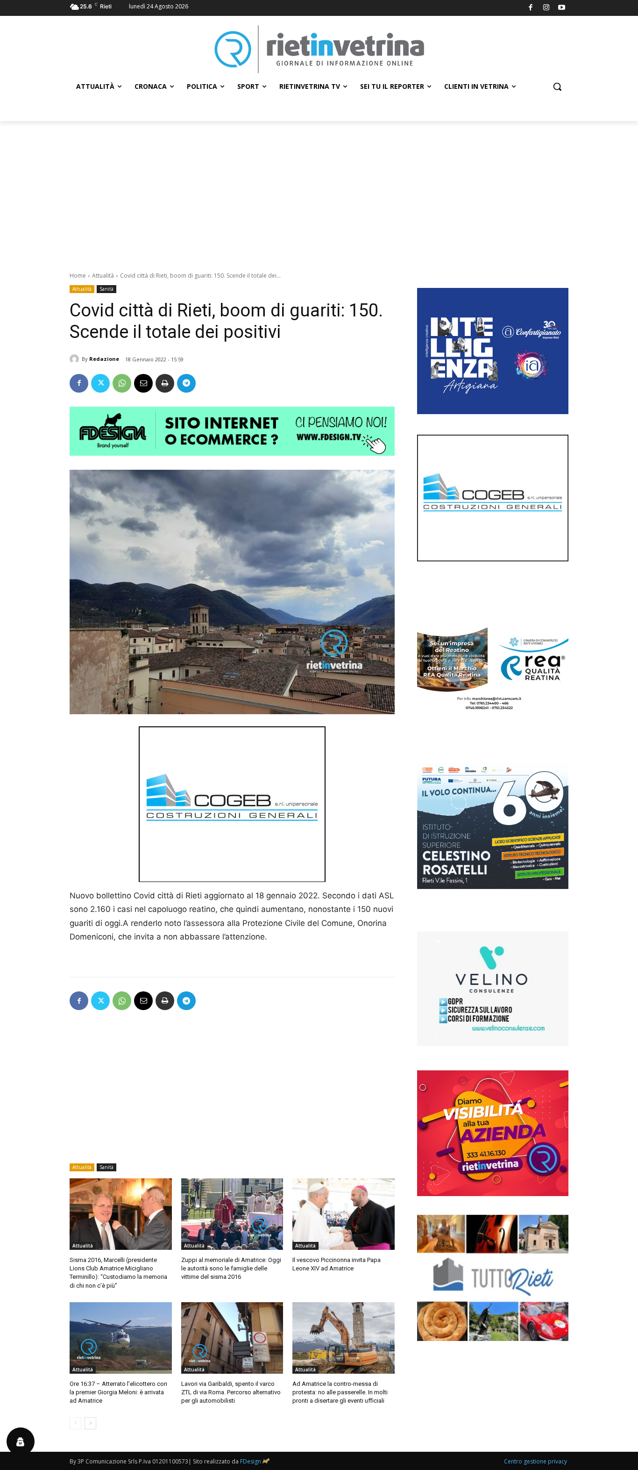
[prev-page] (75, 1423)
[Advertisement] (319, 191)
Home (78, 276)
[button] (557, 86)
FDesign (250, 1461)
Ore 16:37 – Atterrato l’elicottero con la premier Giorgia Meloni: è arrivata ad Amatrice (118, 1392)
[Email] (143, 383)
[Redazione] (76, 359)
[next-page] (90, 1423)
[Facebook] (531, 8)
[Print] (165, 383)
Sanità (106, 289)
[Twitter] (100, 383)
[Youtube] (562, 8)
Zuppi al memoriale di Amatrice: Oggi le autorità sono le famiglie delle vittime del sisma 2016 (231, 1268)
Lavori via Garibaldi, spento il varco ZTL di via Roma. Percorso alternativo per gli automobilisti (231, 1392)
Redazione (104, 358)
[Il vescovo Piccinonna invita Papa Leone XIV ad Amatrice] (343, 1214)
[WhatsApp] (122, 383)
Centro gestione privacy (535, 1461)
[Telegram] (186, 383)
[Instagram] (546, 8)
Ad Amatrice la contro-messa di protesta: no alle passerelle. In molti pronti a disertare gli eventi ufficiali (340, 1392)
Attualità (103, 276)
